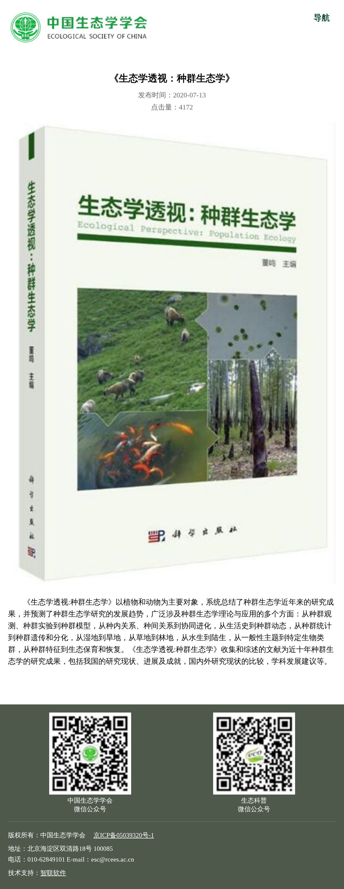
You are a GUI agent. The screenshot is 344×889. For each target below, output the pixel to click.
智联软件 (53, 872)
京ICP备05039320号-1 (124, 835)
